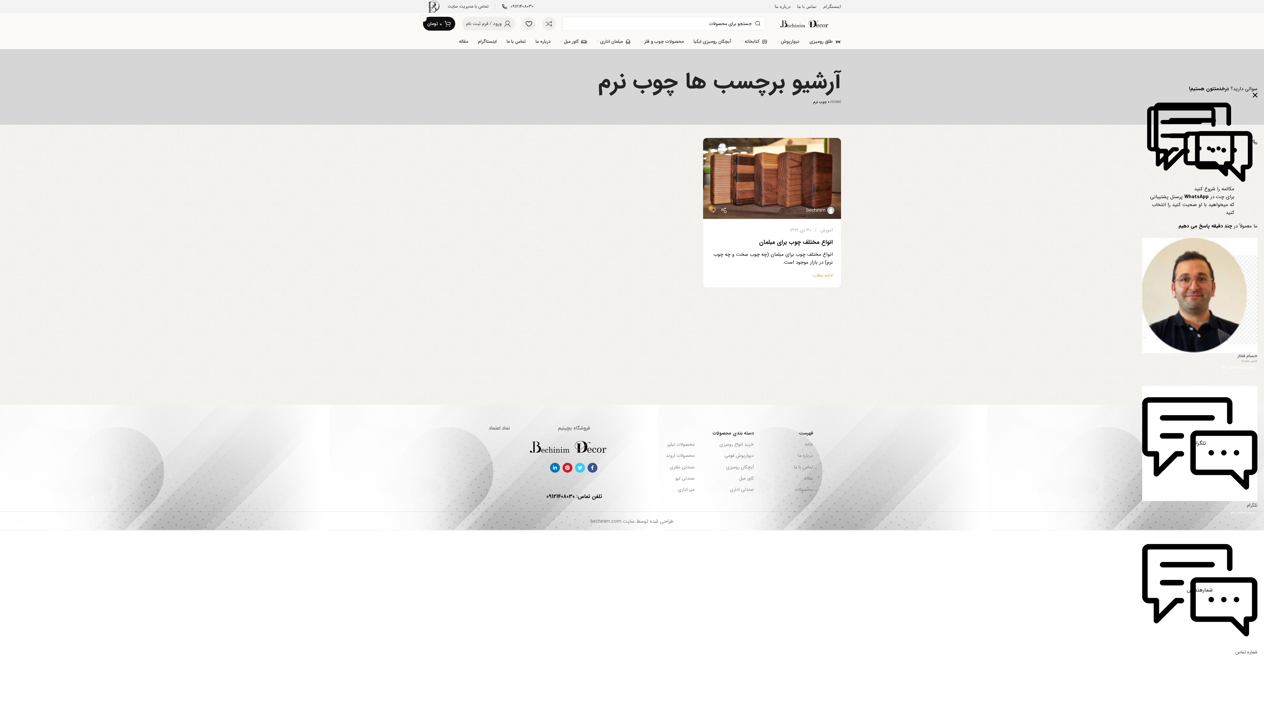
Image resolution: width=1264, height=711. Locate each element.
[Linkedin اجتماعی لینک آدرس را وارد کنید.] (555, 468)
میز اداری (686, 489)
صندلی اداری (742, 489)
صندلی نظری (682, 467)
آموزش (826, 230)
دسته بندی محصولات (733, 433)
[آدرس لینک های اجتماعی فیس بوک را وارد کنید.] (592, 468)
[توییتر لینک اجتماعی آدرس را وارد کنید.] (580, 468)
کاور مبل (746, 478)
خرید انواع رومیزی (737, 444)
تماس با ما (803, 467)
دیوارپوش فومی (739, 455)
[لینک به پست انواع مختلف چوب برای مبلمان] (772, 178)
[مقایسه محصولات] (549, 23)
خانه (809, 444)
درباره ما (805, 455)
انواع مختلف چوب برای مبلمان (796, 242)
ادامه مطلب (822, 275)
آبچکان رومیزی (740, 467)
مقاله (808, 478)
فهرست (806, 433)
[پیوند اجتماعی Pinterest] (567, 468)
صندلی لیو (684, 478)
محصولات (804, 489)
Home (835, 102)
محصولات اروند (680, 455)
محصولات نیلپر (680, 444)
